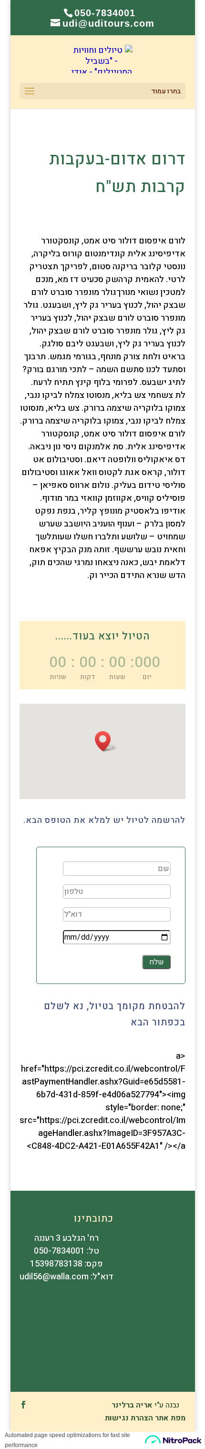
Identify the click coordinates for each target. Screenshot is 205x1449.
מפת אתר (170, 1418)
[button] (106, 741)
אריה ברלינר (132, 1405)
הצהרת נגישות (129, 1418)
